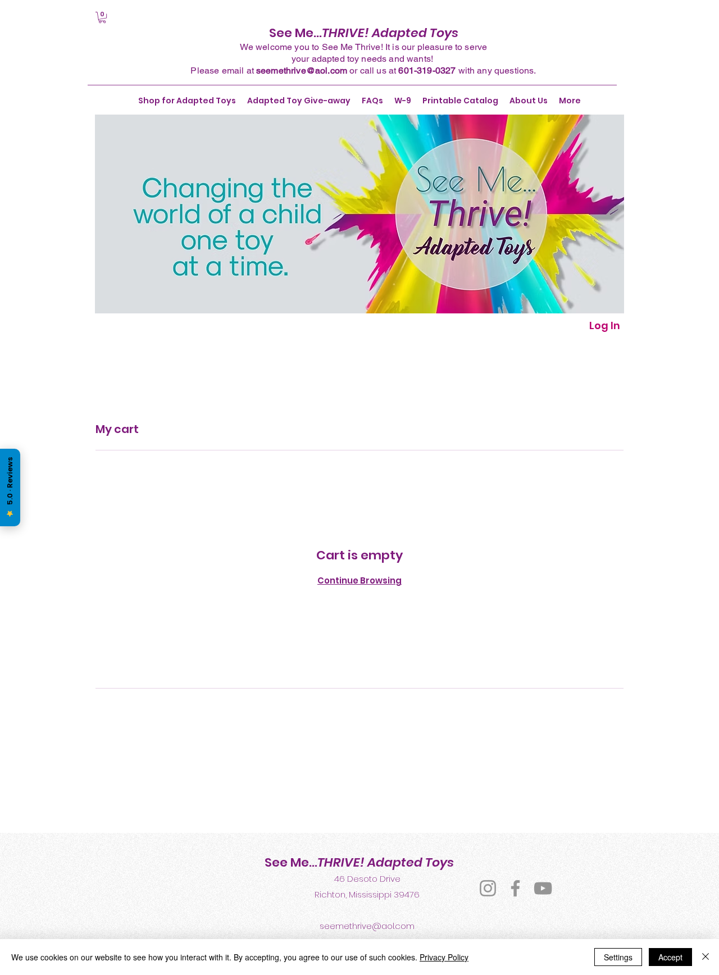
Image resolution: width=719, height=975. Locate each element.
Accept (670, 957)
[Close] (705, 957)
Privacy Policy (444, 957)
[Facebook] (515, 888)
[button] (102, 17)
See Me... (363, 33)
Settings (618, 957)
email (233, 70)
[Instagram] (488, 888)
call (367, 70)
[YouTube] (543, 888)
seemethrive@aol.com (301, 70)
